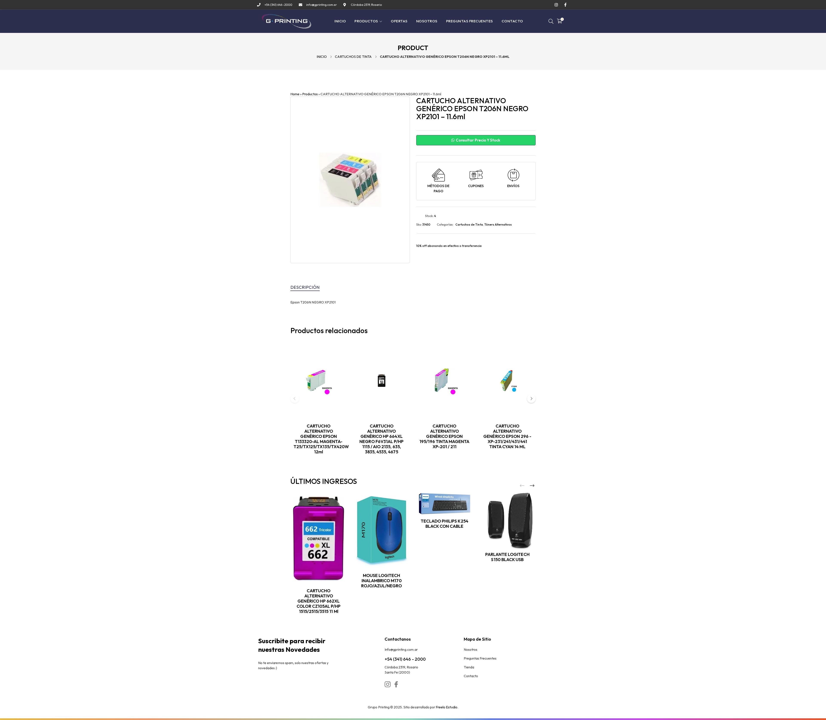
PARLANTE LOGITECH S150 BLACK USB (507, 557)
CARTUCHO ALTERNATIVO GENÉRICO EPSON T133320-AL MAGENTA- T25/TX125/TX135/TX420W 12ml (321, 438)
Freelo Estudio (446, 707)
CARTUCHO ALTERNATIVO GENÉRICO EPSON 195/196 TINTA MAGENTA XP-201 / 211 (444, 436)
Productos (309, 94)
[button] (531, 398)
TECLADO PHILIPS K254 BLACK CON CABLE (444, 523)
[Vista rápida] (345, 360)
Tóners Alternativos (498, 224)
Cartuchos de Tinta (353, 56)
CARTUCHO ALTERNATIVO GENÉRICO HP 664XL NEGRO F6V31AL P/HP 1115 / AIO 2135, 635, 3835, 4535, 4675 (381, 438)
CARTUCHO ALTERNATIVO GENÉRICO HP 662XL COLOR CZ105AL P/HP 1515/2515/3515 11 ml (319, 601)
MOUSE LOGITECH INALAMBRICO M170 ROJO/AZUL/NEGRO (381, 580)
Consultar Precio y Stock (478, 140)
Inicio (322, 56)
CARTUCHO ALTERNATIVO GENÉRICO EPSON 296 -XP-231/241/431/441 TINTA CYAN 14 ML (507, 436)
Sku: (419, 224)
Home (294, 94)
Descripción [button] (305, 287)
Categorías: (445, 224)
